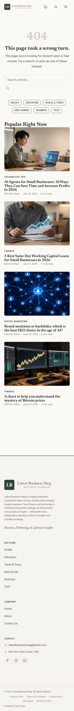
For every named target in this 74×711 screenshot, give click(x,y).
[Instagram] (16, 660)
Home (8, 608)
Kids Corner (22, 110)
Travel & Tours (54, 102)
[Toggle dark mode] (46, 7)
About (7, 616)
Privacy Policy (17, 696)
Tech (56, 110)
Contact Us (11, 623)
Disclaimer (28, 701)
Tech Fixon (20, 706)
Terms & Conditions (36, 696)
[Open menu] (66, 7)
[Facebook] (7, 660)
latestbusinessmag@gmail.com (28, 645)
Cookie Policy (55, 696)
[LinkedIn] (25, 660)
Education (32, 102)
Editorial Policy (44, 701)
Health (15, 102)
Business (41, 110)
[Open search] (56, 7)
